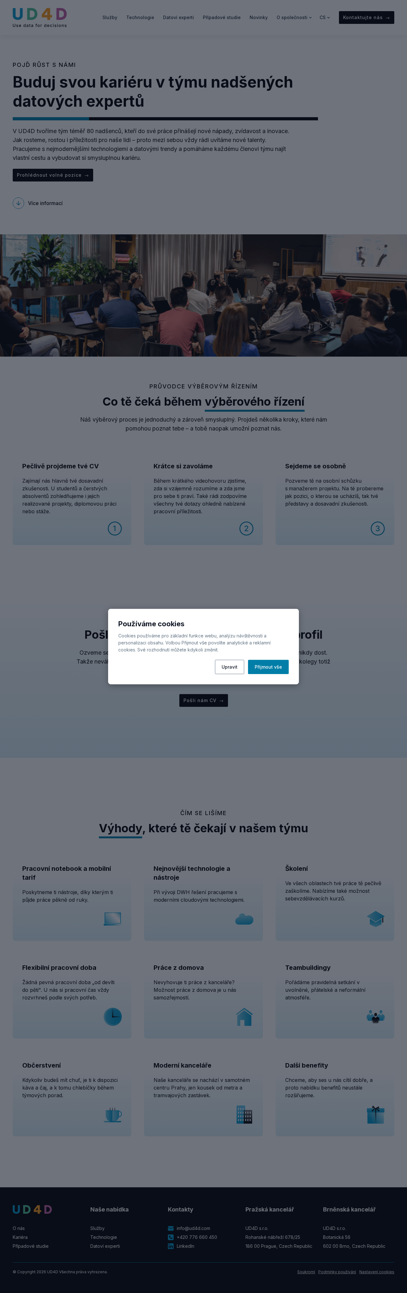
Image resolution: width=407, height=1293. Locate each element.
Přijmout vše (268, 667)
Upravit (230, 667)
